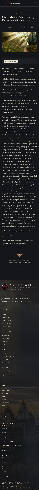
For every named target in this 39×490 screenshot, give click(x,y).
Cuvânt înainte (5, 390)
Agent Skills (5, 476)
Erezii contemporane (7, 323)
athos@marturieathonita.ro (9, 437)
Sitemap (4, 469)
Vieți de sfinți (5, 317)
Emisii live (4, 354)
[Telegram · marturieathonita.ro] (20, 487)
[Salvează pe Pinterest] (28, 27)
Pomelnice (5, 458)
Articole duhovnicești (10, 12)
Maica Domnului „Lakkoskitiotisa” (11, 445)
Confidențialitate (8, 483)
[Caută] (28, 3)
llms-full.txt (5, 474)
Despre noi (5, 393)
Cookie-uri (19, 483)
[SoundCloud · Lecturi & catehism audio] (25, 487)
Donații (4, 399)
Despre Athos (5, 378)
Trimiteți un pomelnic (19, 266)
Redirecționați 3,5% (7, 402)
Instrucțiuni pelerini (7, 372)
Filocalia (4, 453)
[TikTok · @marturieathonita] (16, 487)
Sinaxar (3, 344)
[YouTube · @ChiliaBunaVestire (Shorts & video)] (12, 487)
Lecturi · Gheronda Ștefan (8, 359)
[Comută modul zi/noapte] (35, 486)
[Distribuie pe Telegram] (35, 27)
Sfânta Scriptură (6, 448)
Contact (4, 396)
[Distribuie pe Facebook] (21, 27)
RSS (3, 466)
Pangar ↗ (4, 405)
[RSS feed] (29, 487)
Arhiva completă (6, 326)
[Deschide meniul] (2, 3)
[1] (10, 96)
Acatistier (4, 455)
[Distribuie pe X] (24, 27)
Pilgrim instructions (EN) (8, 375)
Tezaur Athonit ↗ (6, 408)
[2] (18, 138)
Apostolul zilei (5, 338)
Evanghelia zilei (5, 335)
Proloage (4, 341)
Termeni (26, 482)
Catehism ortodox (6, 320)
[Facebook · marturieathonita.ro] (3, 487)
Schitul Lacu (5, 381)
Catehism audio (6, 362)
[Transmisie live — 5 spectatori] (36, 3)
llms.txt (4, 471)
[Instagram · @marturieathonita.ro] (7, 487)
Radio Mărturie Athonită (8, 357)
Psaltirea (4, 450)
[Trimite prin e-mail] (32, 27)
